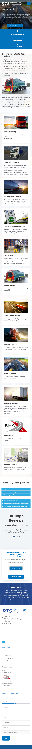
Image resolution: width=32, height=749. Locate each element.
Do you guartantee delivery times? (13, 489)
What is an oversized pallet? (11, 492)
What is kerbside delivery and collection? (15, 506)
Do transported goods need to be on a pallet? (16, 503)
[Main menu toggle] (29, 3)
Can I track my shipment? (10, 500)
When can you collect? (9, 495)
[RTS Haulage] (11, 3)
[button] (16, 489)
